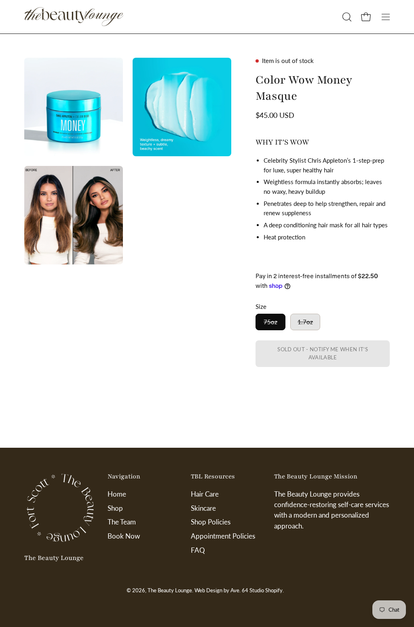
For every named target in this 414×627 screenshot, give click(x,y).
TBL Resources (213, 476)
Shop (115, 508)
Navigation (124, 476)
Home (117, 494)
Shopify (274, 590)
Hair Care (205, 494)
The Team (122, 522)
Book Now (124, 536)
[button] (346, 17)
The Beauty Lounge (54, 558)
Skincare (203, 508)
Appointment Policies (223, 536)
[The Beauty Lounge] (74, 16)
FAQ (198, 549)
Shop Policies (210, 522)
